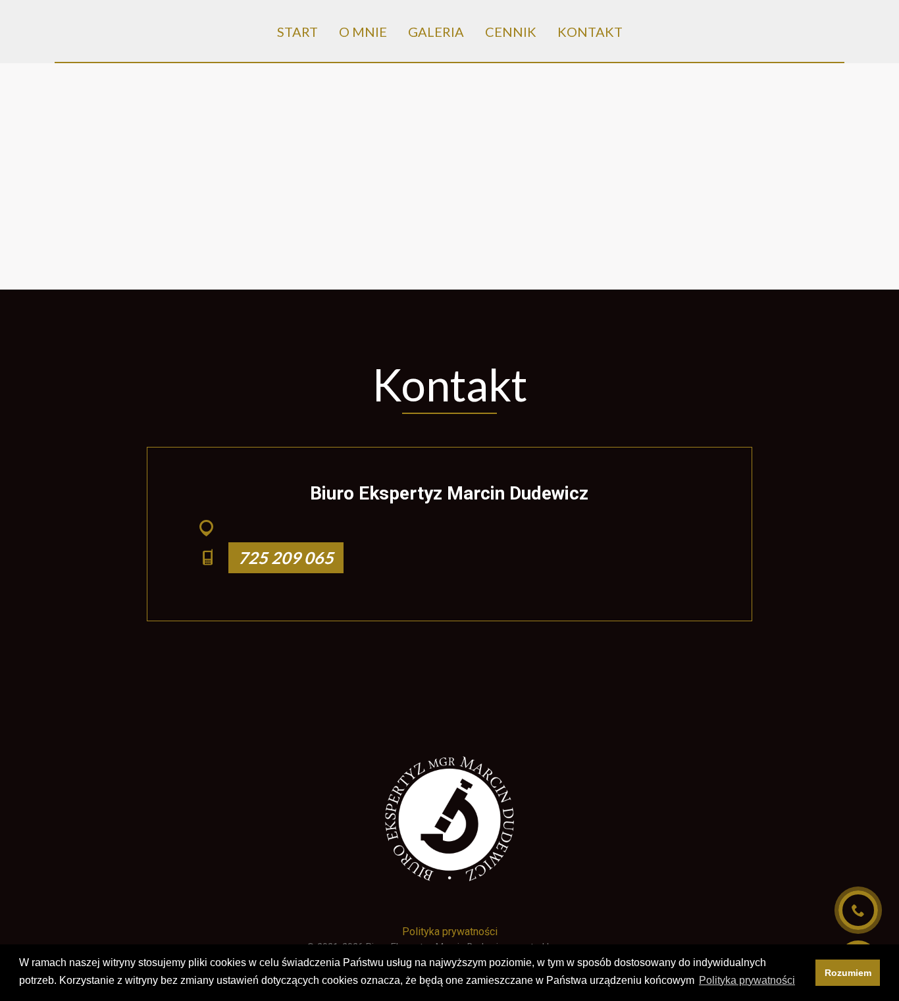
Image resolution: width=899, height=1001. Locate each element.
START (297, 31)
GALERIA (436, 31)
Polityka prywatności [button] (747, 980)
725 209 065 (286, 557)
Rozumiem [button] (848, 972)
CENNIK (510, 31)
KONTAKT (590, 31)
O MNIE (363, 31)
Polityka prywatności (450, 931)
